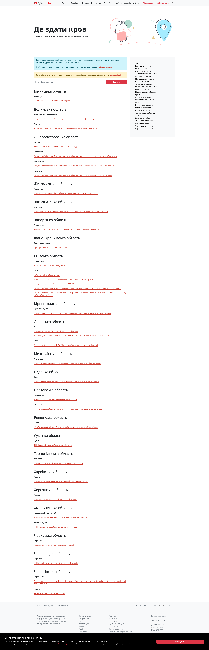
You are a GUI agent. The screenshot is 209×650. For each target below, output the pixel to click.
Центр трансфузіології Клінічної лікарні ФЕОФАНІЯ (55, 284)
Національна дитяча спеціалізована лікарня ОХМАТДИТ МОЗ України (63, 279)
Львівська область (143, 97)
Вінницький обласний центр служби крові (52, 101)
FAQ (134, 3)
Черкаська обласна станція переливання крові (54, 545)
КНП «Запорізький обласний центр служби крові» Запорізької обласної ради (66, 229)
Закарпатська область (144, 81)
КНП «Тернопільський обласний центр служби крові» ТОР (58, 463)
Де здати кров (96, 3)
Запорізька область (143, 84)
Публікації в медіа (116, 624)
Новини (85, 3)
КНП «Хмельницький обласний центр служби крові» (56, 527)
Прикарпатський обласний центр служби (51, 247)
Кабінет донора (163, 3)
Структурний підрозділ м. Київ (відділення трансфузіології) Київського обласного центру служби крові (77, 288)
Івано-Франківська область (146, 87)
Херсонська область (144, 118)
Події (81, 629)
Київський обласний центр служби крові (51, 265)
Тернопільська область (145, 113)
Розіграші (83, 631)
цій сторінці (115, 75)
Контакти (113, 618)
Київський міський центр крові (47, 275)
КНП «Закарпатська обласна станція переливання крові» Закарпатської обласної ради (71, 211)
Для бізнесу (75, 3)
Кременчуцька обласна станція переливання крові (55, 399)
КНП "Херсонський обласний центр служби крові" (55, 499)
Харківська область (143, 115)
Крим (137, 94)
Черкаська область (143, 123)
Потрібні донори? (111, 3)
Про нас (65, 3)
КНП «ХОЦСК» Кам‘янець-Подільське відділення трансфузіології (61, 517)
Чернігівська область (144, 126)
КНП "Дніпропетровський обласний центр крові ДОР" (57, 146)
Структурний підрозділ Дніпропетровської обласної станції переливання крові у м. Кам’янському (75, 156)
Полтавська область (144, 105)
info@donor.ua (159, 620)
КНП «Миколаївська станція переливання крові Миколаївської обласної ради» (67, 363)
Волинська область (143, 68)
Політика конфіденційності (120, 631)
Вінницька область (143, 66)
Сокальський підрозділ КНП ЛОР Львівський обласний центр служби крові (66, 345)
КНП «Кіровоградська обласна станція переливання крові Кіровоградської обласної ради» (72, 313)
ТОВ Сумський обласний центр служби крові (53, 445)
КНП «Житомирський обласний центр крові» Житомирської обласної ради (66, 193)
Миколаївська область (144, 100)
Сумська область (142, 110)
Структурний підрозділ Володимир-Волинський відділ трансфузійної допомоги (67, 119)
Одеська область (142, 102)
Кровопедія (126, 3)
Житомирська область (144, 79)
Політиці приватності (66, 644)
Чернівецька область (144, 128)
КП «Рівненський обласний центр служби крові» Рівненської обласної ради (66, 427)
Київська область (142, 89)
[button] (139, 3)
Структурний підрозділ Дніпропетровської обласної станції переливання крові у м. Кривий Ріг (74, 165)
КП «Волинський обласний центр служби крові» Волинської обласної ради (65, 128)
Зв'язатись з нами (158, 616)
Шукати (116, 82)
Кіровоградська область (145, 92)
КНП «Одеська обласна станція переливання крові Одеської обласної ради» (66, 381)
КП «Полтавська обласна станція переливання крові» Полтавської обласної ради (68, 409)
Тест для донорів (116, 629)
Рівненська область (143, 107)
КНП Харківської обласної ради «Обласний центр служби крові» (61, 481)
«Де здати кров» (106, 67)
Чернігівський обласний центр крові (49, 593)
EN (173, 3)
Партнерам (114, 626)
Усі (136, 63)
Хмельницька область (144, 120)
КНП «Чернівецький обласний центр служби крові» (56, 563)
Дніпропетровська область (146, 74)
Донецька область (143, 76)
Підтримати (148, 3)
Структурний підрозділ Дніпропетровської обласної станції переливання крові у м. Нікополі (73, 175)
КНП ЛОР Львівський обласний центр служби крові (56, 331)
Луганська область (143, 71)
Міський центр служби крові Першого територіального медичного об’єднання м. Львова (72, 335)
